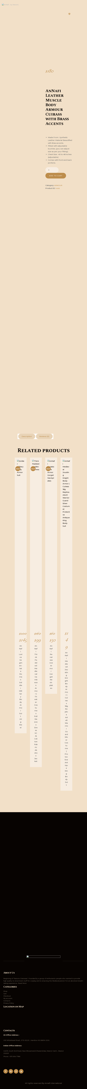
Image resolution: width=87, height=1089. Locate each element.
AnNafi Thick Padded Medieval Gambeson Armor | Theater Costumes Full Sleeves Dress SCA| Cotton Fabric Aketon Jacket (35, 703)
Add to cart (55, 176)
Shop (5, 991)
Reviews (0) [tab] (44, 436)
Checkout (7, 996)
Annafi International (53, 1083)
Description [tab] (27, 436)
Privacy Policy (8, 1003)
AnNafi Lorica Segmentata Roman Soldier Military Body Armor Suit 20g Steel (20, 687)
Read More (22, 983)
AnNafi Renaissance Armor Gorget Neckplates (51, 667)
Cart (5, 994)
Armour (58, 185)
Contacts (6, 1001)
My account (7, 998)
